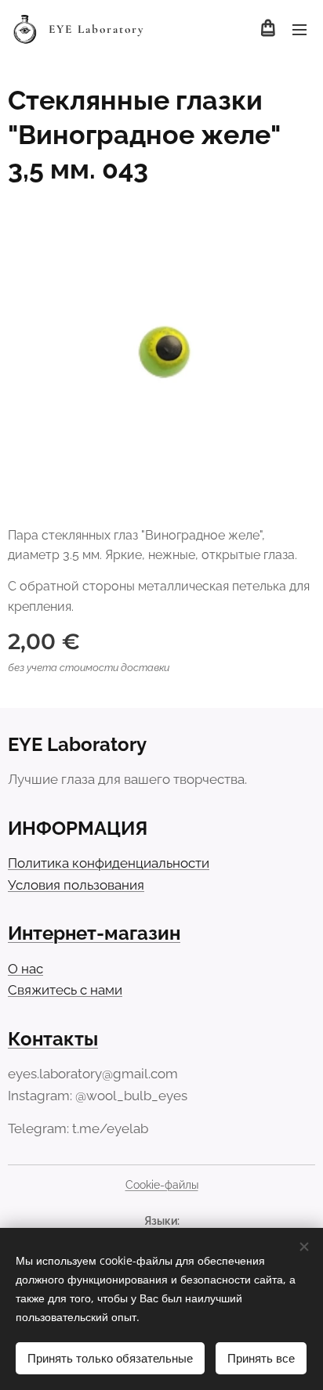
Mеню (299, 29)
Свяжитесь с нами (65, 990)
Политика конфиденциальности (108, 863)
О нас (25, 969)
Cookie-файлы (161, 1185)
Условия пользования (76, 885)
